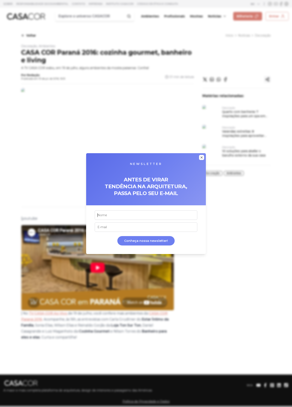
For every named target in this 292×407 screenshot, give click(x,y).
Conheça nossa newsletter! (146, 241)
